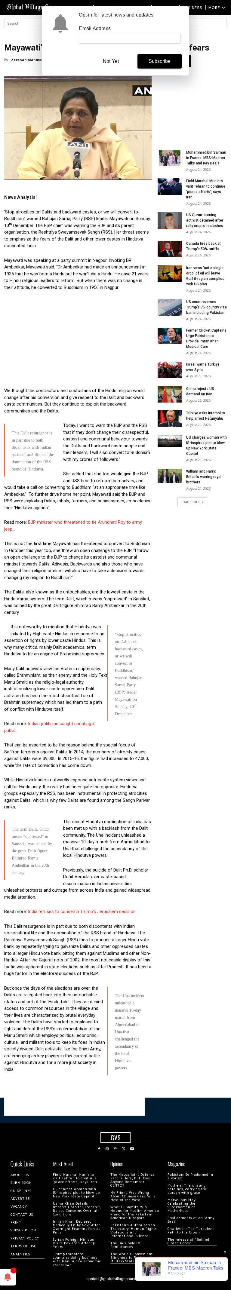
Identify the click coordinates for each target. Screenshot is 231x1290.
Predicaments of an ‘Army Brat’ (191, 1219)
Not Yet (111, 61)
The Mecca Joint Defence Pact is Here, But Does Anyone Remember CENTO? (132, 1180)
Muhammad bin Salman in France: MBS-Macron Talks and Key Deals (206, 157)
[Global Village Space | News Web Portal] (34, 7)
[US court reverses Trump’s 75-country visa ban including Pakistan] (170, 307)
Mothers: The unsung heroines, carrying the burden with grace (187, 1189)
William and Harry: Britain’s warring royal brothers (203, 476)
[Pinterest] (115, 1149)
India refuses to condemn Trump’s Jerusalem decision (82, 911)
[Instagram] (107, 1149)
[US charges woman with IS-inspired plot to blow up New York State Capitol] (170, 441)
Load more (190, 501)
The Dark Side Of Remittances (125, 1245)
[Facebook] (99, 1149)
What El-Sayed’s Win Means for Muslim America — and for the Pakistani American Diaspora (134, 1212)
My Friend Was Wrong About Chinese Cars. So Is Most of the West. (133, 1196)
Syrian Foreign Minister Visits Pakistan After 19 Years (74, 1243)
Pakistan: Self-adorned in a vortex (190, 1176)
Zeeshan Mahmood (28, 59)
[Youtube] (132, 1149)
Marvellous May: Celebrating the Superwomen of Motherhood (182, 1205)
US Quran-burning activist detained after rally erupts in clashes (204, 220)
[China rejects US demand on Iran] (170, 394)
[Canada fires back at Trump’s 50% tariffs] (170, 249)
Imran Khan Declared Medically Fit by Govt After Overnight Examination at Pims (76, 1227)
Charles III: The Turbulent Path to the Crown (191, 1230)
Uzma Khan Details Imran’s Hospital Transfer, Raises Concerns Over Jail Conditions (77, 1209)
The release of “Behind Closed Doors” (188, 1241)
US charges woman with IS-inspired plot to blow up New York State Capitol (76, 1192)
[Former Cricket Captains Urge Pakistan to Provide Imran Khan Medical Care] (170, 336)
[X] (124, 1149)
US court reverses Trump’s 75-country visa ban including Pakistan (206, 307)
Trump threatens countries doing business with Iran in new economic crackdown (77, 1259)
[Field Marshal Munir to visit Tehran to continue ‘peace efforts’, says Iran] (170, 186)
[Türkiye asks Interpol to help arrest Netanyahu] (170, 418)
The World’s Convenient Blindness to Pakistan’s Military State (131, 1257)
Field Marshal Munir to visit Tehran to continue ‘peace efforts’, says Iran (75, 1178)
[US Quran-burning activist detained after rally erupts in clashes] (170, 220)
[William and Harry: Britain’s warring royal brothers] (170, 476)
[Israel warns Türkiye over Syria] (170, 370)
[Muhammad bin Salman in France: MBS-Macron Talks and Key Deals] (170, 158)
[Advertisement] (78, 341)
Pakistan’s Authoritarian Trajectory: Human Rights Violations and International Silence (133, 1230)
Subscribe (160, 61)
